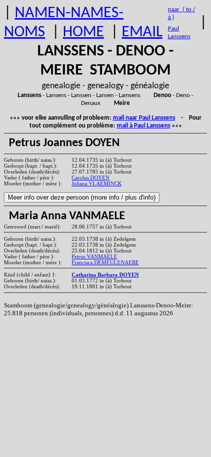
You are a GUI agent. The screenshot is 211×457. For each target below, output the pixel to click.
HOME (83, 32)
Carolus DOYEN (90, 177)
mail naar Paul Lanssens (144, 118)
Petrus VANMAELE (94, 256)
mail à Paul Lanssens (143, 126)
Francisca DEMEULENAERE (105, 262)
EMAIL (142, 32)
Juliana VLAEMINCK (97, 183)
